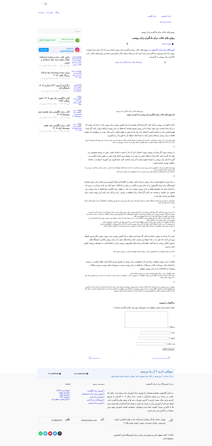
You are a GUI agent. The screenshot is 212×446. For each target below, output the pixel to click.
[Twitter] (55, 433)
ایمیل (172, 338)
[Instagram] (60, 433)
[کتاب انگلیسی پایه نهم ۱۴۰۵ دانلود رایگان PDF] (76, 101)
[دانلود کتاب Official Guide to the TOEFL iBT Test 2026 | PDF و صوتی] (76, 61)
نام (173, 333)
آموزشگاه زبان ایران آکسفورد (163, 50)
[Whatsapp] (41, 433)
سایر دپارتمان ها (165, 22)
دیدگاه (171, 327)
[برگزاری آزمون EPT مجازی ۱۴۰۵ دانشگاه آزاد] (76, 88)
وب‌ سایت (171, 344)
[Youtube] (50, 433)
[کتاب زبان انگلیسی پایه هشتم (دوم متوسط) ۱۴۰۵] (76, 114)
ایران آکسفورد (166, 16)
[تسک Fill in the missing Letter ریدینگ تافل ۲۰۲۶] (76, 75)
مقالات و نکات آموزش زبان (48, 65)
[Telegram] (45, 433)
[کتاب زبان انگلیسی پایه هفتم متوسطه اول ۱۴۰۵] (76, 128)
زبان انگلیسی (151, 16)
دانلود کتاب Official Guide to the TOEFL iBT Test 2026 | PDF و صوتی (55, 60)
